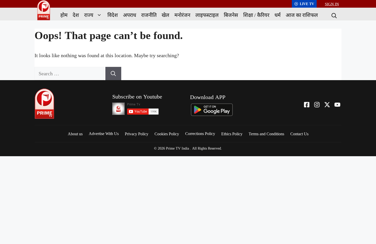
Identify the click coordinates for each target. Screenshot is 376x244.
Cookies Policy (166, 134)
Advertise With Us (104, 133)
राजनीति (149, 14)
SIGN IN (332, 3)
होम (64, 14)
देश (76, 14)
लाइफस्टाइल (207, 14)
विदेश (112, 14)
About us (75, 134)
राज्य (88, 14)
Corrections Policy (200, 133)
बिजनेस (231, 14)
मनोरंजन (182, 14)
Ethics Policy (231, 134)
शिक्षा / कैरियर (256, 14)
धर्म (277, 14)
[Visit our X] (327, 105)
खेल (165, 14)
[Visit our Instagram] (317, 105)
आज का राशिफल (302, 14)
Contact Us (299, 134)
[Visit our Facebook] (307, 105)
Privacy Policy (136, 134)
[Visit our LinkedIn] (337, 105)
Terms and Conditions (266, 134)
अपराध (129, 14)
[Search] (333, 15)
